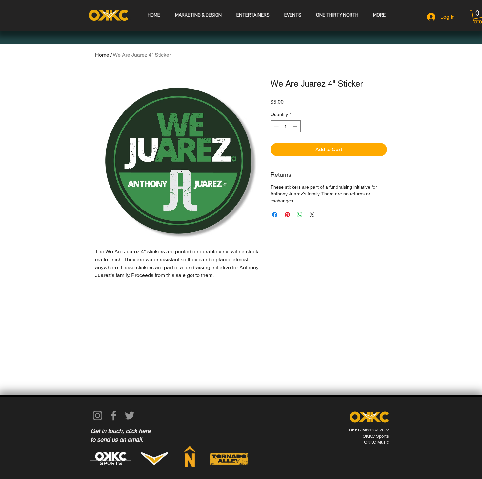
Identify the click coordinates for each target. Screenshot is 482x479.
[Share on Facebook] (275, 215)
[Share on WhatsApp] (300, 215)
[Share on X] (312, 215)
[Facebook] (113, 415)
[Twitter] (129, 415)
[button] (293, 15)
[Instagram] (97, 415)
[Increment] (295, 126)
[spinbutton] (285, 126)
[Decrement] (275, 126)
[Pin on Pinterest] (287, 215)
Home (102, 55)
